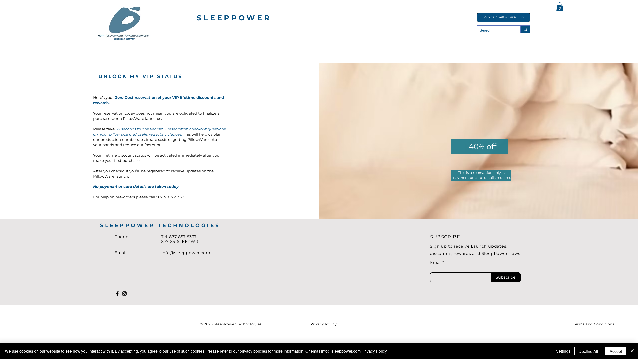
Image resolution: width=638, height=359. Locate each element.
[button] (559, 6)
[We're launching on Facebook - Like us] (117, 294)
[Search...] (525, 29)
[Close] (632, 351)
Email (435, 263)
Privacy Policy (374, 351)
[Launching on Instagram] (124, 294)
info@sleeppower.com (185, 252)
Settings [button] (563, 351)
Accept (616, 351)
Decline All (588, 351)
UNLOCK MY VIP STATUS (141, 76)
